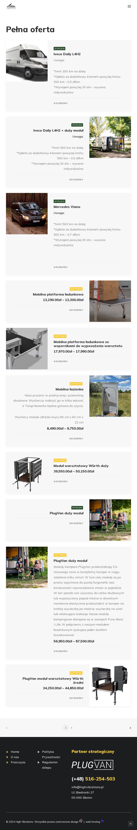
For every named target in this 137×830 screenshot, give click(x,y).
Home (15, 752)
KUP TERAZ (76, 289)
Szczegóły (61, 103)
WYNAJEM (59, 48)
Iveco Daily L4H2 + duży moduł (58, 130)
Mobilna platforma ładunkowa (58, 294)
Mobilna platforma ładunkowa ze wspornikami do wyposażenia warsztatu (88, 344)
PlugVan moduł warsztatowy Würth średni (53, 680)
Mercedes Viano (67, 207)
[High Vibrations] (11, 6)
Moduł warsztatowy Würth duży (81, 466)
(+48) (93, 779)
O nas (15, 757)
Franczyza (18, 762)
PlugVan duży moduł (66, 513)
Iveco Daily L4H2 (67, 54)
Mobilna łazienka (69, 389)
